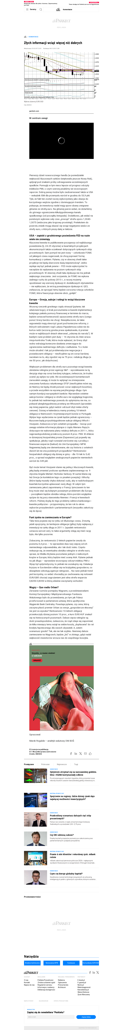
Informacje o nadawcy (46, 987)
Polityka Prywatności (45, 980)
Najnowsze (62, 764)
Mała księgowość (84, 987)
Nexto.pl (81, 985)
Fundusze (71, 963)
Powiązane (29, 764)
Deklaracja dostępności (46, 990)
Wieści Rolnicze (83, 992)
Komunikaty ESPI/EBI (91, 963)
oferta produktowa (61, 1001)
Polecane (45, 764)
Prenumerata (63, 985)
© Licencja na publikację (39, 749)
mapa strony (28, 1001)
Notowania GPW (52, 963)
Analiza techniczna (32, 963)
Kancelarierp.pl (83, 990)
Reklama (61, 980)
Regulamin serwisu (45, 985)
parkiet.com (34, 111)
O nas (26, 980)
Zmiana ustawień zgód (46, 982)
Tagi (76, 764)
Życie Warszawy (84, 994)
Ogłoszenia (62, 982)
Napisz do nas (29, 985)
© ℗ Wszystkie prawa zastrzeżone (42, 752)
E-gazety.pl (82, 982)
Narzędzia (31, 956)
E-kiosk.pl (81, 980)
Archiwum (62, 987)
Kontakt (27, 982)
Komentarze (67, 9)
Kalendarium (43, 1001)
